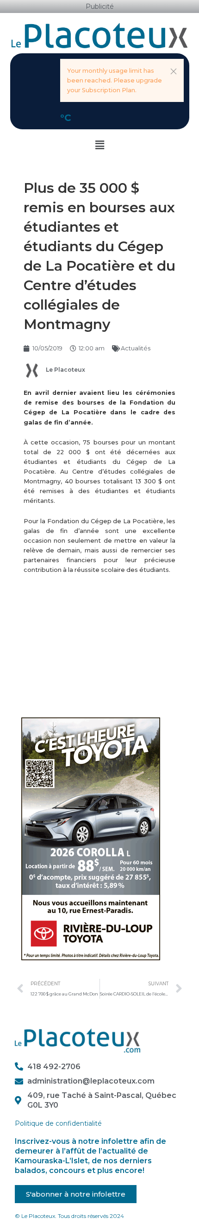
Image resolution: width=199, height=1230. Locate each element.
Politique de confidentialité (58, 1123)
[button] (173, 71)
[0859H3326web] (90, 838)
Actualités (135, 348)
